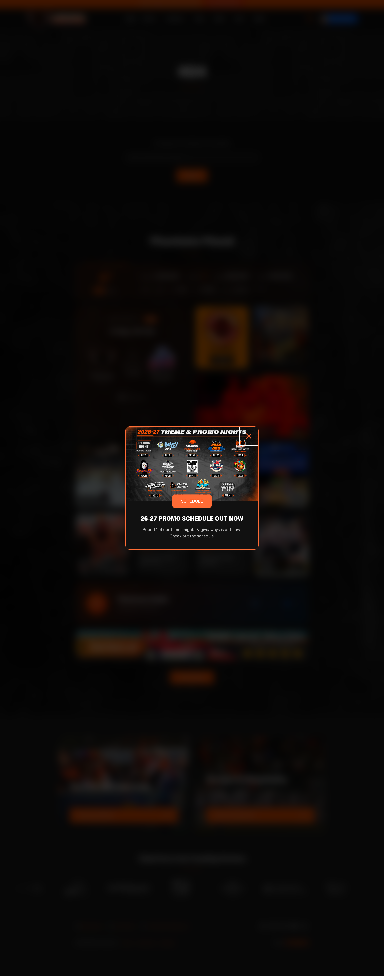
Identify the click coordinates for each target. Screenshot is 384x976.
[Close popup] (248, 436)
